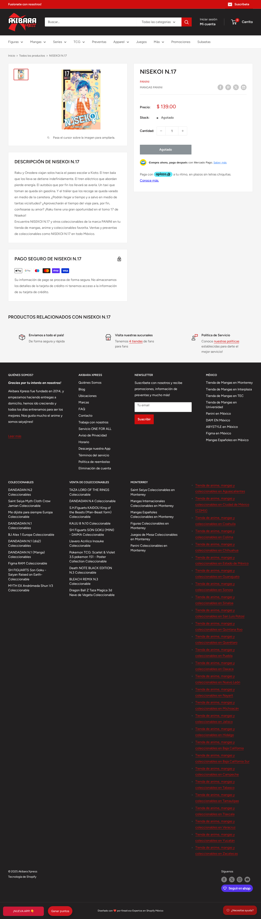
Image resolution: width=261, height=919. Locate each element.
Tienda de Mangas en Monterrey (229, 382)
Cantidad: (147, 131)
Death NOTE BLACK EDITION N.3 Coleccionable (90, 570)
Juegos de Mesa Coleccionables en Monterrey (153, 537)
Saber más (220, 162)
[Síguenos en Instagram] (239, 879)
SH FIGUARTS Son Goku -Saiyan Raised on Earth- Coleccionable (27, 574)
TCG (77, 42)
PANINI (144, 81)
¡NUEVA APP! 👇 (23, 911)
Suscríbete (241, 4)
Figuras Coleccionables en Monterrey (149, 525)
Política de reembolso (94, 462)
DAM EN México (218, 420)
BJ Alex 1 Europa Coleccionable (31, 535)
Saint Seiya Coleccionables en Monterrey (152, 492)
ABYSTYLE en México (222, 427)
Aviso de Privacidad (93, 435)
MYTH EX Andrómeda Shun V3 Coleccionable (30, 588)
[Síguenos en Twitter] (232, 879)
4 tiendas (136, 341)
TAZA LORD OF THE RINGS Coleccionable (89, 492)
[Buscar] (186, 22)
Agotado (165, 149)
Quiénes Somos (90, 382)
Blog (82, 389)
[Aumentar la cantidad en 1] (182, 131)
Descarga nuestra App (94, 448)
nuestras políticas (226, 341)
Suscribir (144, 419)
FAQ (82, 409)
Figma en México (218, 433)
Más (157, 42)
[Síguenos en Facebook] (224, 879)
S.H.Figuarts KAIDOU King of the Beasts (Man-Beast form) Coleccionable (90, 512)
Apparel (119, 42)
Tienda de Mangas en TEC (225, 396)
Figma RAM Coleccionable (27, 563)
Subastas (203, 42)
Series (57, 42)
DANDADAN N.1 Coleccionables (20, 525)
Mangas (35, 42)
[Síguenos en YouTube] (247, 879)
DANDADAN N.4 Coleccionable (92, 501)
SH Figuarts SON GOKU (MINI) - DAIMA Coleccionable (91, 532)
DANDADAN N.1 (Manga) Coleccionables (26, 554)
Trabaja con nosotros (93, 422)
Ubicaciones (87, 396)
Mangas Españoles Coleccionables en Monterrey (152, 514)
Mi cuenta (208, 24)
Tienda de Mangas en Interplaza (229, 389)
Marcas (84, 402)
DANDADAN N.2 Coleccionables (20, 492)
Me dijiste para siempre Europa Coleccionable (30, 514)
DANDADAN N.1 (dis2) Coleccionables (24, 543)
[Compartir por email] (244, 87)
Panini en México (218, 413)
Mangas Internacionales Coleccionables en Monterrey (152, 503)
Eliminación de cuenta (95, 468)
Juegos (141, 42)
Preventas (99, 42)
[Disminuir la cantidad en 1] (161, 131)
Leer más (14, 436)
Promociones (180, 42)
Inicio (11, 55)
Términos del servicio (94, 455)
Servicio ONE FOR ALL (95, 429)
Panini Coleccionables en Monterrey (148, 548)
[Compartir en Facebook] (220, 87)
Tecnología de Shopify (22, 876)
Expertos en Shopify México (147, 910)
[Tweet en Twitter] (236, 87)
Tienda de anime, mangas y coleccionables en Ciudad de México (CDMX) (222, 504)
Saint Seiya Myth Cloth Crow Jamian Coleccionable (29, 503)
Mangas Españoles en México (227, 440)
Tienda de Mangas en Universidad (221, 404)
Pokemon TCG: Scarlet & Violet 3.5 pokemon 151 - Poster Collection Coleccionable (92, 556)
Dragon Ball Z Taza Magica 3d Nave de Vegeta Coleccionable (92, 592)
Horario (84, 442)
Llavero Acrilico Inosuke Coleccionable (86, 543)
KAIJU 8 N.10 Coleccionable (90, 523)
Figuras (13, 42)
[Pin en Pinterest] (228, 87)
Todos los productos (32, 55)
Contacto (85, 415)
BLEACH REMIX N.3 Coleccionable (83, 581)
